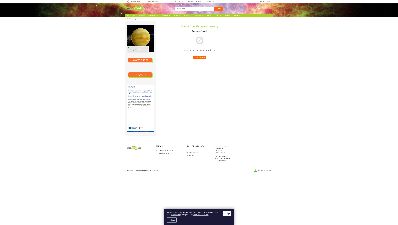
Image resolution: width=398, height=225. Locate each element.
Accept (227, 214)
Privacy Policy (176, 215)
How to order (178, 2)
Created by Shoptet (264, 171)
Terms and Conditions (201, 215)
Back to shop (200, 57)
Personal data (210, 2)
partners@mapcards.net (166, 150)
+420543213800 (164, 153)
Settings (171, 220)
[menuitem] (131, 15)
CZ (219, 2)
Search (218, 9)
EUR (261, 1)
